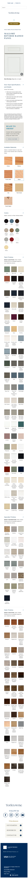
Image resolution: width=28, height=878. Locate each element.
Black (6, 224)
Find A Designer (14, 23)
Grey (6, 242)
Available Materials (10, 147)
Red (12, 242)
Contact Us (17, 3)
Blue (12, 224)
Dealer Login (10, 3)
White (17, 242)
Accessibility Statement (9, 869)
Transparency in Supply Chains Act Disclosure (12, 867)
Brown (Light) (6, 234)
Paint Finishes (8, 257)
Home (5, 29)
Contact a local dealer (12, 139)
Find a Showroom (14, 821)
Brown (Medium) (12, 234)
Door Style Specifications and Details (12, 86)
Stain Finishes (8, 610)
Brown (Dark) (17, 225)
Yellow (6, 250)
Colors (6, 213)
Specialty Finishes (10, 517)
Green (17, 233)
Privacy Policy (7, 871)
